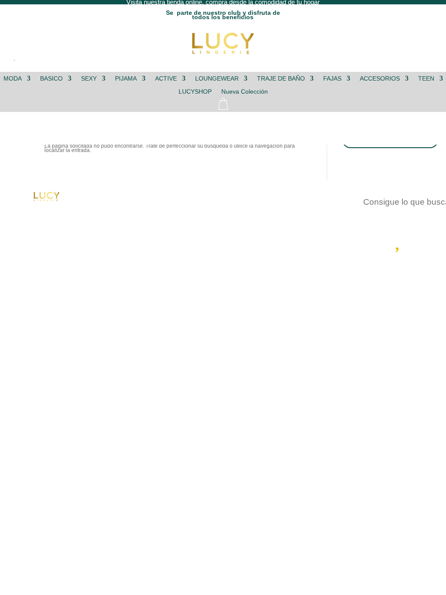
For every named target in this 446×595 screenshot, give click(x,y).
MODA (12, 78)
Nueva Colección (244, 91)
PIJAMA (126, 78)
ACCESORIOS (380, 78)
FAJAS (332, 78)
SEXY (89, 78)
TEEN (426, 78)
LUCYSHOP (195, 91)
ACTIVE (166, 78)
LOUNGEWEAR (217, 78)
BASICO (51, 78)
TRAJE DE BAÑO (281, 78)
